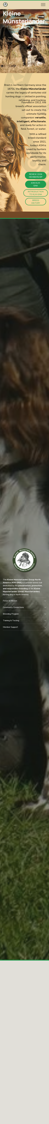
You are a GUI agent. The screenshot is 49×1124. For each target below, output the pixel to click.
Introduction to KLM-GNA (35, 193)
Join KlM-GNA (35, 184)
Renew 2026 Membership (35, 175)
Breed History (35, 201)
